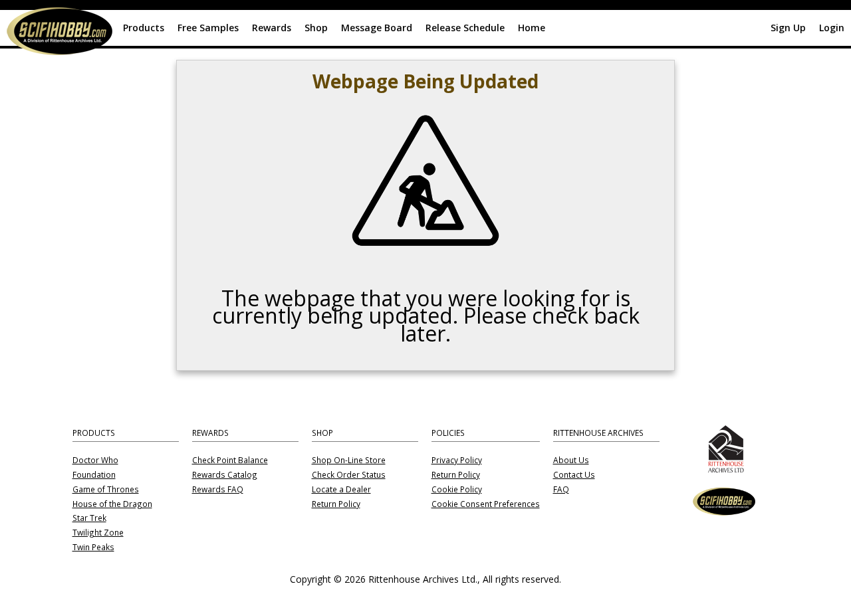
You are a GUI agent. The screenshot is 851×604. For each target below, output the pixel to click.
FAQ (561, 490)
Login (831, 27)
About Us (571, 460)
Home (531, 27)
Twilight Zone (98, 533)
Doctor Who (95, 460)
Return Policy (336, 504)
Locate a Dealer (341, 490)
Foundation (94, 475)
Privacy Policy (456, 460)
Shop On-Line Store (349, 460)
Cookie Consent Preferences (485, 504)
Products (143, 27)
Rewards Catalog (224, 475)
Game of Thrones (105, 490)
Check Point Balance (230, 460)
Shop (316, 27)
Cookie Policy (456, 490)
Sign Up (788, 27)
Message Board (376, 27)
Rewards (271, 27)
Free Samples (208, 27)
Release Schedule (465, 27)
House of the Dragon (112, 504)
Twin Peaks (93, 548)
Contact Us (574, 475)
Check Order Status (349, 475)
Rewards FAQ (217, 490)
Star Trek (89, 518)
